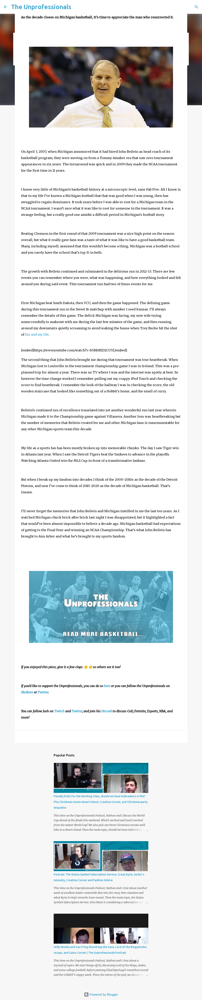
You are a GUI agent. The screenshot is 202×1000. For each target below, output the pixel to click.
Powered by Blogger (103, 994)
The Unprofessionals (41, 6)
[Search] (196, 7)
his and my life (37, 334)
